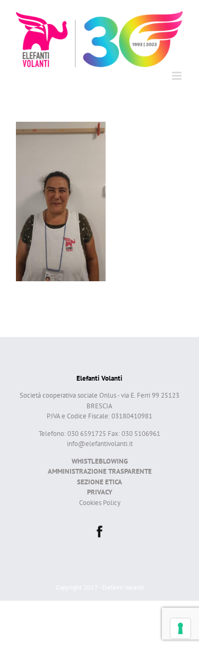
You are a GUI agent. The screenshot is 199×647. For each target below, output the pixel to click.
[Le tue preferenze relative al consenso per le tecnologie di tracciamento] (180, 628)
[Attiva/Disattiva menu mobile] (177, 75)
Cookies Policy (99, 502)
